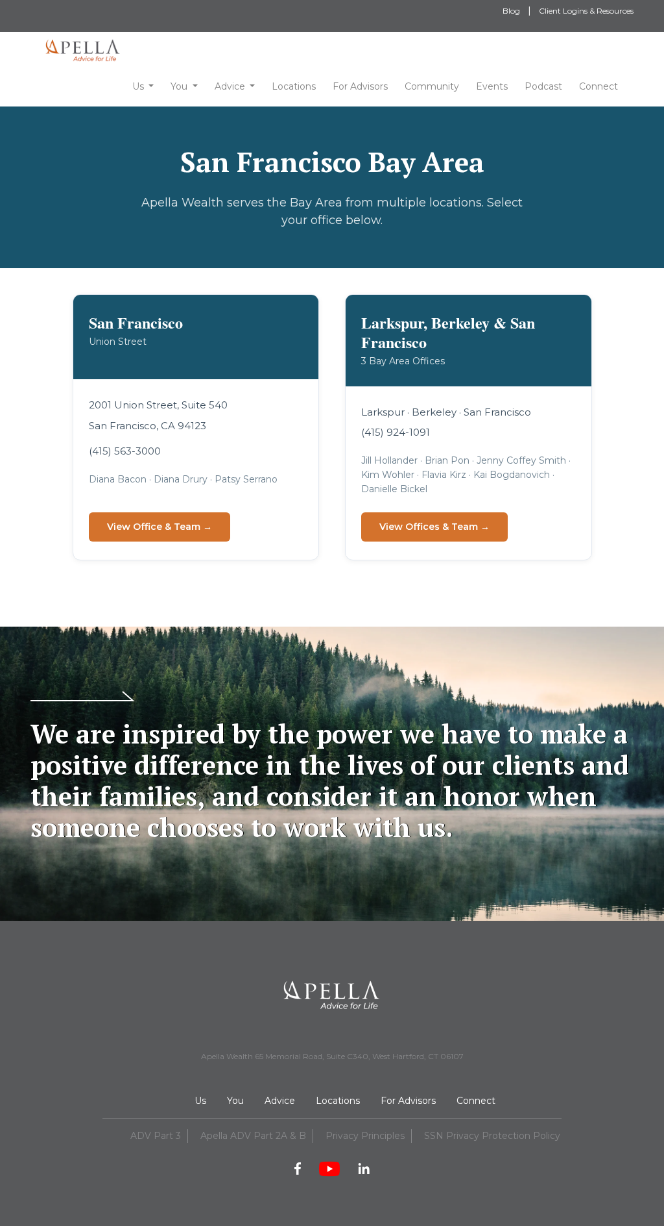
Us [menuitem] (200, 1101)
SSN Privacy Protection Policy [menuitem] (492, 1136)
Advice (230, 86)
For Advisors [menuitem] (408, 1101)
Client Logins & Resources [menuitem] (586, 11)
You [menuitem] (235, 1101)
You (179, 86)
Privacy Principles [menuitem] (365, 1136)
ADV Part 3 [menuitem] (155, 1136)
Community (432, 86)
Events (492, 86)
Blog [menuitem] (511, 11)
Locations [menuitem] (338, 1101)
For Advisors (360, 86)
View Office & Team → (159, 526)
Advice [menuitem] (280, 1101)
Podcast (543, 86)
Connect (598, 86)
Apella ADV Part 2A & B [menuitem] (253, 1136)
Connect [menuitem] (475, 1101)
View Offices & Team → (434, 526)
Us (138, 86)
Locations (294, 86)
